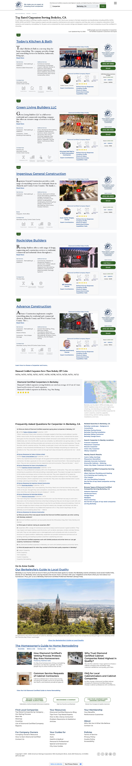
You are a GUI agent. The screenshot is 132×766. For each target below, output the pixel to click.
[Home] (18, 5)
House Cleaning (89, 499)
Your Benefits (89, 712)
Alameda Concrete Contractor (95, 461)
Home (52, 734)
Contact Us (88, 726)
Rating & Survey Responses (85, 86)
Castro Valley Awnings (92, 457)
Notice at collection (56, 764)
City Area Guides (56, 746)
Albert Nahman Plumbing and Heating (98, 473)
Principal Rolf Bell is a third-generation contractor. (67, 153)
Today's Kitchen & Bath (30, 432)
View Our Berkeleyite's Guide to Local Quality (66, 640)
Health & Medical (56, 739)
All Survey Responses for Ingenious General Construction (33, 483)
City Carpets (88, 477)
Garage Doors (89, 495)
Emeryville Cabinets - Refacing (95, 463)
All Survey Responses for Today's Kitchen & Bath (31, 454)
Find (103, 6)
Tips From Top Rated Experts (61, 714)
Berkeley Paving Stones (92, 430)
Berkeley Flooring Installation (94, 432)
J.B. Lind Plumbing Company (94, 479)
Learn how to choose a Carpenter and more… (31, 365)
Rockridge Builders (27, 485)
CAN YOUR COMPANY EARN (98, 699)
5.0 (77, 84)
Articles (53, 721)
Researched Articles (82, 92)
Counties (19, 721)
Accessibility (89, 741)
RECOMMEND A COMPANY (66, 700)
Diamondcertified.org (20, 13)
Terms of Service (90, 734)
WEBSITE (110, 79)
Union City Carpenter (91, 449)
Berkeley (28, 13)
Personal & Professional (59, 741)
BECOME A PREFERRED (34, 699)
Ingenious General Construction (31, 467)
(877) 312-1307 (20, 756)
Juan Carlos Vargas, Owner (67, 218)
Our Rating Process (23, 714)
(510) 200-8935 (108, 196)
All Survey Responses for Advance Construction (30, 512)
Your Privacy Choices (71, 764)
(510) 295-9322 (108, 130)
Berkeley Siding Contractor (94, 434)
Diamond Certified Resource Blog (63, 712)
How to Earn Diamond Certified (27, 737)
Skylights (87, 497)
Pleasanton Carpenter (92, 444)
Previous (17, 88)
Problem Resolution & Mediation (63, 719)
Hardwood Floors (90, 493)
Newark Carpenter (90, 447)
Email (108, 68)
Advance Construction (28, 496)
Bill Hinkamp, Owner (67, 285)
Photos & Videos (81, 90)
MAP (105, 79)
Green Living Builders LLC (29, 456)
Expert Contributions (67, 88)
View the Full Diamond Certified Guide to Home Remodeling (38, 690)
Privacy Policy (89, 737)
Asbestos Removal (90, 491)
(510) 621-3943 (108, 329)
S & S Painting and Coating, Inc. (95, 475)
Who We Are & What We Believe (97, 723)
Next (55, 88)
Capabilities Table (81, 93)
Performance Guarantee (93, 714)
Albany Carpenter (90, 451)
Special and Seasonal (58, 744)
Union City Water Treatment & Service (98, 465)
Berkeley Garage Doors (92, 436)
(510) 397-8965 (108, 64)
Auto (52, 737)
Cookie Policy (89, 739)
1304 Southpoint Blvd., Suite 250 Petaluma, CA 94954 (70, 754)
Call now (107, 263)
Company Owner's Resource (26, 734)
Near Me (18, 716)
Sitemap (18, 719)
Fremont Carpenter (91, 442)
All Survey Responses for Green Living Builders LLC (32, 465)
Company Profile (81, 88)
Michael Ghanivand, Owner (67, 351)
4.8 (77, 150)
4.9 (77, 216)
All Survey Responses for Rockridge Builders (30, 494)
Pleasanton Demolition (92, 459)
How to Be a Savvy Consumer (61, 717)
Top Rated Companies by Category (29, 712)
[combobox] (63, 6)
